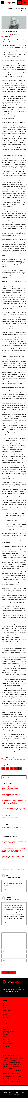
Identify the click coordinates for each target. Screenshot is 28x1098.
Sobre (4, 1019)
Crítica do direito (7, 1039)
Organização (13, 1076)
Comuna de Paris (11, 757)
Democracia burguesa (8, 1062)
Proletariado (10, 759)
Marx (9, 1074)
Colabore (5, 1016)
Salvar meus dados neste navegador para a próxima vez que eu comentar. (14, 964)
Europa (19, 1064)
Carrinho (5, 1012)
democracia (17, 1060)
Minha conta (6, 1009)
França (4, 759)
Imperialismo (15, 1068)
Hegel (22, 1066)
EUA (16, 1064)
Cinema (13, 1058)
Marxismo (15, 1073)
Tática (21, 1081)
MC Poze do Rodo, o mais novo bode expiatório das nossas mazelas (12, 787)
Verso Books (22, 40)
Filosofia (5, 1036)
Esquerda (10, 1064)
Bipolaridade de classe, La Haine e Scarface (13, 816)
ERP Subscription (7, 1005)
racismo (11, 1079)
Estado (13, 1064)
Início (4, 1007)
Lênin (5, 1074)
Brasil (16, 1055)
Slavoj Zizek (6, 1081)
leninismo (12, 1071)
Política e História (7, 1033)
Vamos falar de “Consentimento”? (11, 794)
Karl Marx (5, 1071)
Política (18, 1076)
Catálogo (5, 1003)
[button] (19, 2)
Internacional (21, 1068)
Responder (6, 889)
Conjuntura (6, 1046)
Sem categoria (6, 1026)
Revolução (16, 759)
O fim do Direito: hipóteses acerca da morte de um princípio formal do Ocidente (13, 809)
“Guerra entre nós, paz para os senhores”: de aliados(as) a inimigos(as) (14, 801)
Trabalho (18, 1081)
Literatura (5, 1034)
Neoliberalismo (6, 1076)
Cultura (5, 1038)
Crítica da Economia (8, 1043)
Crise (4, 1060)
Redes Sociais (6, 1017)
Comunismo (19, 757)
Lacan (9, 1071)
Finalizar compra (7, 1010)
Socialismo (22, 759)
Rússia (22, 1079)
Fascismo (5, 1066)
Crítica (4, 756)
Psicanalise (6, 1079)
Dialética (14, 1062)
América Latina (11, 1055)
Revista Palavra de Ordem (9, 1027)
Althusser (5, 1055)
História (5, 1068)
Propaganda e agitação (8, 1031)
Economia (5, 1064)
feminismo (10, 1066)
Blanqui (5, 757)
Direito (18, 1062)
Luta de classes (19, 1071)
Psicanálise (6, 1029)
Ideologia (10, 1068)
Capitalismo (7, 1058)
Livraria (5, 1014)
